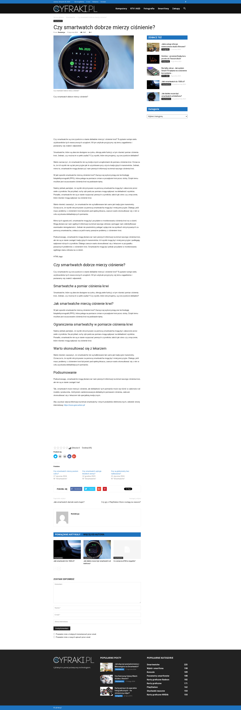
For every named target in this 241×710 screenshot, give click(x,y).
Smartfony (163, 8)
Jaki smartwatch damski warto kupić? (69, 502)
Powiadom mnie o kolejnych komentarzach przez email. (76, 634)
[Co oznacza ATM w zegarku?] (127, 549)
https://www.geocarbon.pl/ (74, 405)
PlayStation (152, 687)
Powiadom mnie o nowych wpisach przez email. (73, 637)
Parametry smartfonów (158, 676)
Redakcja (61, 32)
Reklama (95, 2)
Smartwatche (58, 21)
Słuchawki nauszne (156, 691)
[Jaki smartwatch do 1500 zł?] (67, 549)
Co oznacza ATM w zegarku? (124, 561)
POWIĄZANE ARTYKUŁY (67, 534)
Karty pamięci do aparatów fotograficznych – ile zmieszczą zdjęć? (126, 690)
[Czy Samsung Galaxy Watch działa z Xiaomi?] (106, 679)
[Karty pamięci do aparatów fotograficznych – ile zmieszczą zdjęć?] (106, 691)
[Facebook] (186, 2)
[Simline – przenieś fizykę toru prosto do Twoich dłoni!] (153, 59)
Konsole (151, 672)
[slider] (61, 447)
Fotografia (149, 8)
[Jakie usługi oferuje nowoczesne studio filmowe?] (153, 47)
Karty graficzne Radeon (158, 679)
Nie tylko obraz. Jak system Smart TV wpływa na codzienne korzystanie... (174, 70)
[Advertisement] (97, 119)
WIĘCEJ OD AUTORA (93, 534)
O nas (88, 2)
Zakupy (176, 8)
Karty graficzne (154, 683)
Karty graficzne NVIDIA (157, 694)
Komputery (121, 8)
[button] (185, 9)
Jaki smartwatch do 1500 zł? (64, 561)
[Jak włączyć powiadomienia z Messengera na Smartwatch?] (106, 667)
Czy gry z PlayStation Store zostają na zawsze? (121, 502)
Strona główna (79, 2)
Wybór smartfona (155, 668)
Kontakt (103, 2)
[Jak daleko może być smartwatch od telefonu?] (97, 549)
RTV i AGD (135, 8)
